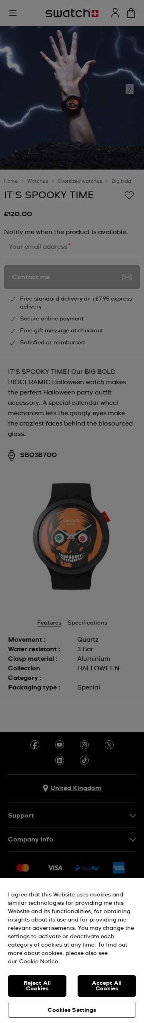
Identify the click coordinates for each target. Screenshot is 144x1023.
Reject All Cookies (37, 986)
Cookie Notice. (39, 961)
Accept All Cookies (107, 986)
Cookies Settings (72, 1010)
